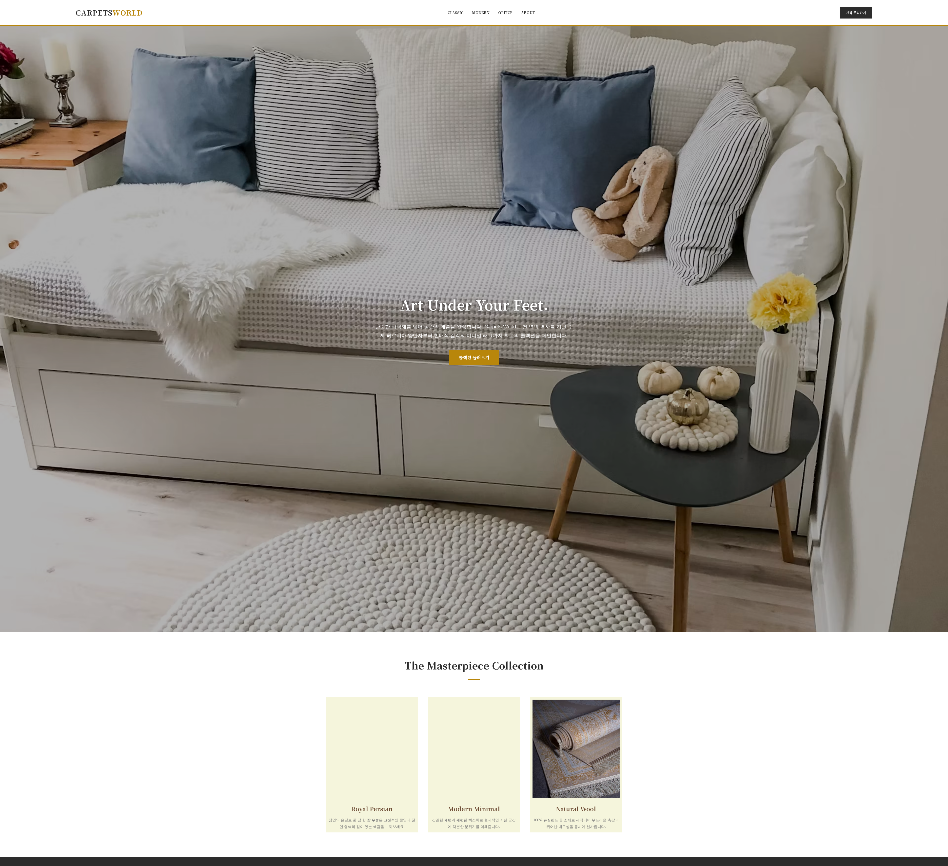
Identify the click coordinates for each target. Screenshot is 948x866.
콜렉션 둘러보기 (474, 357)
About (528, 12)
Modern (481, 12)
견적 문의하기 (856, 12)
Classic (455, 12)
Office (505, 12)
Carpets (109, 12)
